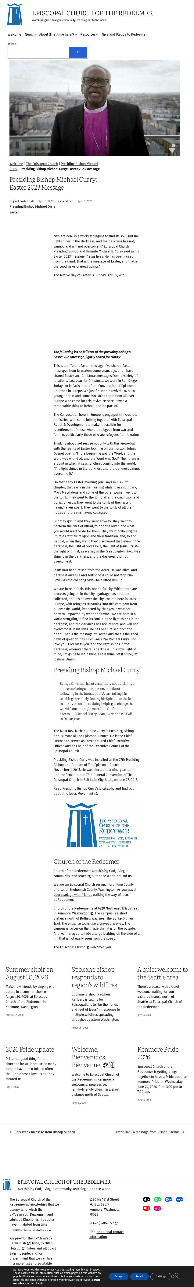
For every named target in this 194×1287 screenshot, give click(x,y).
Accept (119, 1276)
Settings (161, 1276)
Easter (14, 212)
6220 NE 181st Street (104, 1199)
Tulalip (16, 1248)
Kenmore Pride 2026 (157, 1052)
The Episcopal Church (42, 164)
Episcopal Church (72, 947)
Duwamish (18, 1243)
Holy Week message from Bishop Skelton (44, 1132)
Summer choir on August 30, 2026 (29, 973)
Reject (139, 1276)
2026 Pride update (30, 1049)
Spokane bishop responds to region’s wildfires (94, 976)
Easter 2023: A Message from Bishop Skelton (147, 1132)
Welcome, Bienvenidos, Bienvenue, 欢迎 (93, 1056)
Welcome (16, 164)
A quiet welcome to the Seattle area (162, 973)
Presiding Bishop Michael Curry (32, 206)
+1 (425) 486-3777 (101, 1223)
